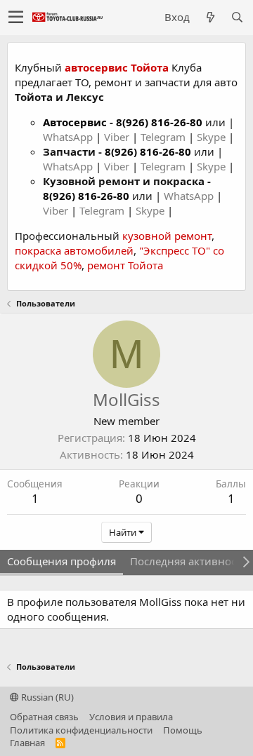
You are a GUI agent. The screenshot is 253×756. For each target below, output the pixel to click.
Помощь (182, 730)
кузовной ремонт (167, 236)
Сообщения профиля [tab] (61, 561)
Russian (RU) (46, 697)
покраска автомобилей (74, 250)
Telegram (164, 137)
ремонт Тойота (125, 265)
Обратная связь (44, 716)
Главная (27, 742)
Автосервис (75, 122)
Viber (116, 137)
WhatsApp (69, 137)
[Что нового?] (210, 17)
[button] (16, 17)
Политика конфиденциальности (81, 730)
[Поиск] (236, 17)
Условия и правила (131, 716)
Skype (212, 137)
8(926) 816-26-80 (159, 122)
